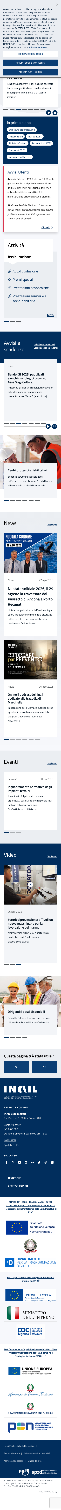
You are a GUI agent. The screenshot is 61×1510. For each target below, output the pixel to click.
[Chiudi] (57, 4)
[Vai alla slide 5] (30, 109)
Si (16, 1067)
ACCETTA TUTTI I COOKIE (30, 72)
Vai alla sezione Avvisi (44, 344)
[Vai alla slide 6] (36, 109)
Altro (50, 314)
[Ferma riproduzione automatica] (55, 112)
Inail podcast (35, 136)
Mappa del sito (34, 1460)
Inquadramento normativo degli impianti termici (30, 789)
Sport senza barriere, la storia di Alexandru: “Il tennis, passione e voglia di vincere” (30, 923)
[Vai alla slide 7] (43, 109)
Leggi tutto (52, 524)
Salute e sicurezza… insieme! (23, 79)
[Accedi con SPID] (44, 1472)
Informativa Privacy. (38, 47)
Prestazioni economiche (31, 287)
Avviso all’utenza (12, 1453)
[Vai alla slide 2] (12, 109)
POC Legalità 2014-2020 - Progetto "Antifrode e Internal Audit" (30, 1279)
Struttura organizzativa (22, 130)
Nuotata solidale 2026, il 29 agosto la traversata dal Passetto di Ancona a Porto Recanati (30, 596)
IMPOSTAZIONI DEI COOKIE (30, 53)
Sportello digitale (12, 1145)
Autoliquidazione (25, 271)
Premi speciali (23, 279)
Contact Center (12, 1125)
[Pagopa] (24, 1472)
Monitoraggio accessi (14, 1460)
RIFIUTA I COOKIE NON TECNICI (30, 62)
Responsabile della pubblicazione (19, 1446)
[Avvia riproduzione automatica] (48, 112)
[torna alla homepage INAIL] (21, 1092)
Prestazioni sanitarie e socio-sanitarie (30, 298)
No (44, 1067)
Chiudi (45, 227)
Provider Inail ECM (41, 143)
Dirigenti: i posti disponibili (26, 1012)
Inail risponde (10, 1139)
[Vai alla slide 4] (24, 109)
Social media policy (48, 1491)
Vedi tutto (52, 856)
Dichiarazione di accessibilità (36, 1453)
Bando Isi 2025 (17, 150)
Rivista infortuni (18, 143)
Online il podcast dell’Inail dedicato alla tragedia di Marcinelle (25, 698)
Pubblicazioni (16, 136)
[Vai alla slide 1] (5, 109)
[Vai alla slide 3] (18, 109)
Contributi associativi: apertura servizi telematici (29, 376)
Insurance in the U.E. (20, 157)
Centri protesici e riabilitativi (27, 470)
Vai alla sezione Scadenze (46, 347)
